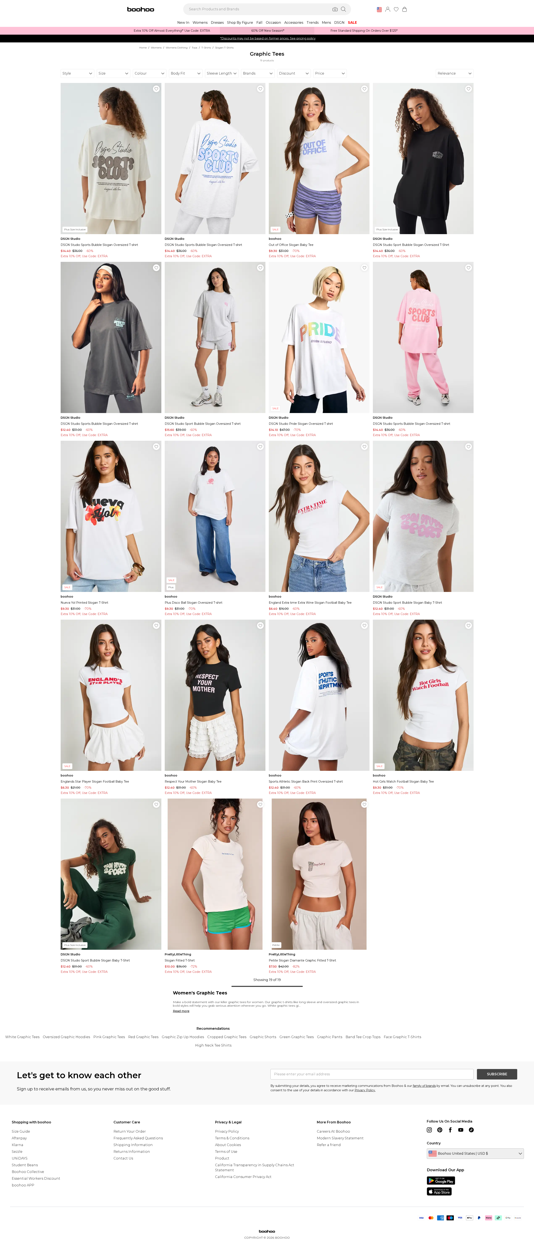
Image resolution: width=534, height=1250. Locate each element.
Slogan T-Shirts (224, 47)
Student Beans (25, 1165)
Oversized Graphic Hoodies (66, 1037)
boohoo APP (23, 1185)
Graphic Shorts (263, 1037)
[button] (379, 9)
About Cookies (228, 1145)
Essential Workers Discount (36, 1178)
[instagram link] (429, 1129)
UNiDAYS (19, 1158)
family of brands (424, 1086)
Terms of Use (226, 1152)
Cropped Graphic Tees (226, 1037)
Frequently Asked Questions (138, 1138)
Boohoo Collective (28, 1172)
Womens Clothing (177, 47)
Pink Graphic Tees (109, 1037)
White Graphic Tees (22, 1037)
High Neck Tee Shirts (213, 1045)
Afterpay (19, 1138)
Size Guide (21, 1131)
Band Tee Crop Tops (363, 1037)
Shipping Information (133, 1145)
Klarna (17, 1145)
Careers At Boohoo (333, 1131)
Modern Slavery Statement (340, 1138)
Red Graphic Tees (143, 1037)
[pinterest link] (439, 1129)
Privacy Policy (227, 1131)
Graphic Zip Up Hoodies (183, 1037)
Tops (194, 47)
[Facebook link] (450, 1129)
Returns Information (132, 1152)
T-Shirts (206, 47)
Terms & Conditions (232, 1138)
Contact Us (123, 1158)
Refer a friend (329, 1145)
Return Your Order (130, 1131)
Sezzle (17, 1152)
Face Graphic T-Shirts (402, 1037)
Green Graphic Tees (296, 1037)
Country (434, 1143)
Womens (156, 47)
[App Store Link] (441, 1186)
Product (222, 1158)
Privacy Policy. (365, 1090)
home (143, 47)
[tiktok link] (471, 1129)
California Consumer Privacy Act (243, 1177)
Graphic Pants (329, 1037)
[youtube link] (460, 1129)
